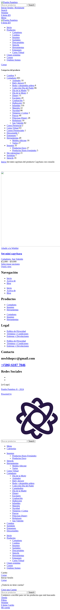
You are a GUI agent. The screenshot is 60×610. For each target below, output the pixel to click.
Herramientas (18, 47)
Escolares (16, 98)
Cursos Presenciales (15, 130)
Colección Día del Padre (23, 88)
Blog (9, 283)
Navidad (16, 110)
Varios (15, 143)
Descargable (12, 133)
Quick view (6, 266)
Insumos (16, 37)
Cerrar (4, 64)
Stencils (15, 45)
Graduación (17, 100)
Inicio (4, 162)
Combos (16, 35)
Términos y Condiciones (17, 334)
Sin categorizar (13, 153)
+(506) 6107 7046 (13, 365)
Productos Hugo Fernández (24, 150)
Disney (15, 95)
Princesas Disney (19, 118)
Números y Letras (20, 113)
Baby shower (18, 83)
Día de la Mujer (19, 93)
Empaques (16, 50)
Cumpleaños (17, 488)
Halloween (17, 103)
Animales (16, 80)
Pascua (15, 115)
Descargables (18, 42)
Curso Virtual (18, 52)
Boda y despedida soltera (23, 85)
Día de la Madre (19, 90)
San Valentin (17, 123)
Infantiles (16, 105)
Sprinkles (16, 40)
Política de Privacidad (16, 331)
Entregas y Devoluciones (18, 336)
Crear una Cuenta (9, 589)
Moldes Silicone (19, 140)
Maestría (16, 108)
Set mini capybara (11, 253)
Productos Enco (19, 148)
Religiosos (16, 120)
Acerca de (11, 281)
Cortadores (17, 32)
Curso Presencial (14, 125)
